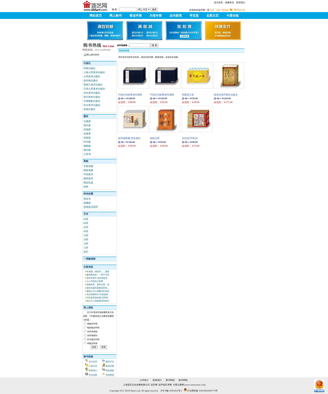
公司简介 (144, 380)
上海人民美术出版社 (94, 72)
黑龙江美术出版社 (93, 84)
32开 (86, 235)
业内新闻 (175, 15)
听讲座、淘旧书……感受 (98, 271)
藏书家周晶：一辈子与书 (98, 275)
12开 (86, 247)
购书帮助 (183, 380)
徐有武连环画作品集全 (226, 94)
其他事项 (110, 375)
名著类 (87, 133)
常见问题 (93, 375)
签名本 (87, 199)
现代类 (87, 125)
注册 (218, 10)
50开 (86, 227)
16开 (86, 243)
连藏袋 (87, 203)
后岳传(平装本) (190, 138)
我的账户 (225, 10)
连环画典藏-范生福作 (129, 138)
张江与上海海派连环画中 (98, 301)
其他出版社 (89, 109)
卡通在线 (232, 15)
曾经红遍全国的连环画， (98, 288)
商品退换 (110, 370)
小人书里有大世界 (95, 281)
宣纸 (86, 186)
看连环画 (135, 15)
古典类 (87, 121)
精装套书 (88, 178)
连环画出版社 (91, 80)
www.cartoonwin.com (195, 384)
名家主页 (212, 15)
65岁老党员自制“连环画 (97, 297)
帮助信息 (240, 10)
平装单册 (88, 166)
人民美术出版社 (92, 76)
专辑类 (87, 137)
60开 (86, 223)
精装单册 (88, 170)
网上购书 (116, 15)
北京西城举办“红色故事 (97, 294)
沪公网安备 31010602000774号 (202, 390)
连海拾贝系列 (91, 207)
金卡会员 (93, 361)
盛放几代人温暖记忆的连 (98, 291)
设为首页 (218, 2)
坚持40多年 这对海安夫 (97, 278)
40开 (86, 231)
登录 (212, 10)
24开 (86, 239)
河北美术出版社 (92, 93)
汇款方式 (93, 366)
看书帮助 (170, 380)
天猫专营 (155, 15)
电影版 (87, 146)
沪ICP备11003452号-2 (171, 390)
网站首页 (96, 15)
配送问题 (110, 366)
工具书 (87, 154)
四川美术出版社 (92, 97)
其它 (86, 252)
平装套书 (88, 174)
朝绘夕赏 (155, 138)
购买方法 (110, 361)
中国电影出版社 (92, 101)
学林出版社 (89, 68)
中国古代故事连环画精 (130, 94)
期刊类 (87, 150)
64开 (86, 219)
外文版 (87, 142)
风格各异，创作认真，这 (98, 284)
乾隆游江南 (188, 94)
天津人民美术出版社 (94, 88)
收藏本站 (229, 2)
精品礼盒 (88, 182)
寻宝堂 (194, 15)
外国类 (87, 129)
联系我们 (240, 2)
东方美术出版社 (92, 105)
